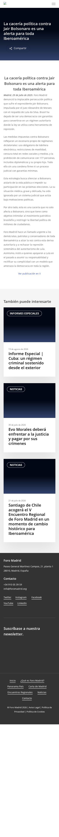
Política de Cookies (36, 711)
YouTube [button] (8, 603)
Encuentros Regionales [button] (20, 692)
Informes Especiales (24, 313)
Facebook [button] (36, 597)
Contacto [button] (27, 698)
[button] (53, 4)
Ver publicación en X (29, 273)
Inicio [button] (13, 680)
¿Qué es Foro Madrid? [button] (32, 680)
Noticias (16, 389)
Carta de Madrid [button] (38, 686)
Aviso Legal (34, 707)
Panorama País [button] (15, 686)
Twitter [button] (7, 597)
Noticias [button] (42, 692)
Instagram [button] (21, 597)
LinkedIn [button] (22, 603)
